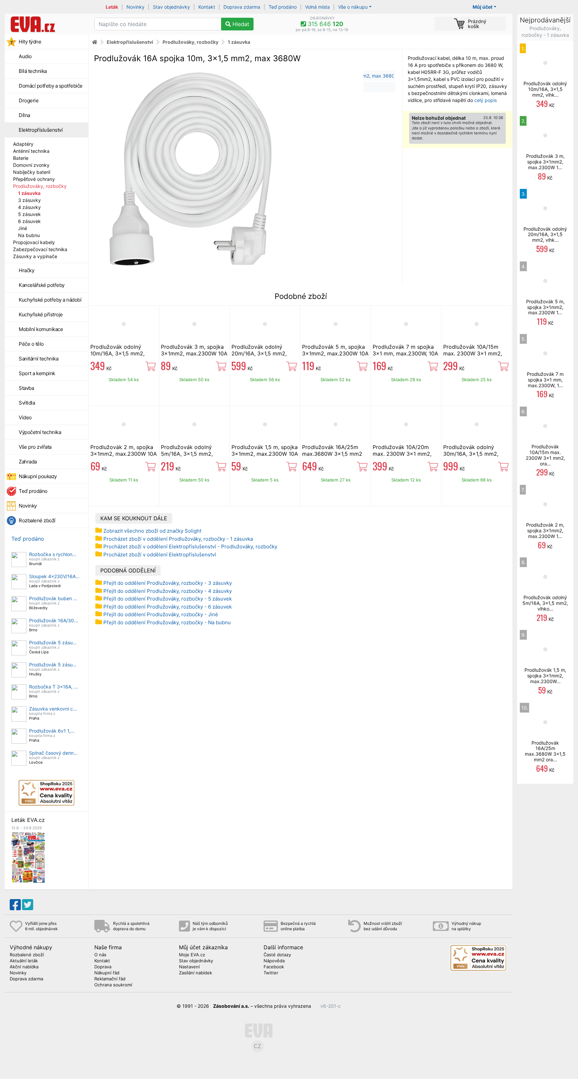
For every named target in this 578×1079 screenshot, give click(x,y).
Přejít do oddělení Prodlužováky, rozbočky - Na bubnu (167, 622)
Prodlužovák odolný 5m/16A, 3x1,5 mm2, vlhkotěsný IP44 (187, 454)
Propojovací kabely (34, 242)
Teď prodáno (283, 7)
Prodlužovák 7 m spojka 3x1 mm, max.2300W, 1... (545, 379)
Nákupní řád (106, 973)
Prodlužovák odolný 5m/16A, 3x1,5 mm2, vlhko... (545, 603)
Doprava (102, 967)
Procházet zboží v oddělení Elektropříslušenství (159, 554)
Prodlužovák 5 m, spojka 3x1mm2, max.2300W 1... (545, 307)
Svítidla (27, 403)
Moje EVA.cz (192, 955)
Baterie (20, 158)
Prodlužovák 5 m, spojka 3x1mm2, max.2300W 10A (335, 350)
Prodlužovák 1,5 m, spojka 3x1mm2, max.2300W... (545, 675)
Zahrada (28, 461)
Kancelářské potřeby (42, 285)
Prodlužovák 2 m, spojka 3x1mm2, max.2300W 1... (545, 530)
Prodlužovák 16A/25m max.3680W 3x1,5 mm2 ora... (545, 751)
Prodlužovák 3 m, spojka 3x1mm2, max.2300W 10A (194, 350)
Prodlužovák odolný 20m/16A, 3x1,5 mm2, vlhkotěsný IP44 (259, 353)
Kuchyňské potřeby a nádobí (50, 300)
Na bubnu (29, 235)
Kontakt (206, 7)
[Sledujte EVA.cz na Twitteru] (27, 904)
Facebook (274, 967)
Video (25, 417)
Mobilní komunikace (41, 329)
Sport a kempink (37, 373)
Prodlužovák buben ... (53, 598)
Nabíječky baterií (31, 172)
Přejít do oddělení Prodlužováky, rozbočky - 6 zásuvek (167, 607)
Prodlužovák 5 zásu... (53, 642)
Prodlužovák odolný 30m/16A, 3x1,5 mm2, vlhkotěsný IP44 (470, 454)
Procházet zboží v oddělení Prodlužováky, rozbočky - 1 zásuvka (178, 539)
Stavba (26, 388)
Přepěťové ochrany (34, 179)
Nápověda (274, 961)
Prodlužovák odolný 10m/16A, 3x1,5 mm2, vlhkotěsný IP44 (117, 353)
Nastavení (189, 967)
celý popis (485, 100)
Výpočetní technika (40, 432)
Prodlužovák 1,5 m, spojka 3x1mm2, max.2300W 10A (264, 450)
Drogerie (28, 100)
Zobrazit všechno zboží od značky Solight (152, 531)
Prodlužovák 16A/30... (53, 620)
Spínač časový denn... (53, 753)
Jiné (22, 228)
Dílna (24, 115)
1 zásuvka (29, 193)
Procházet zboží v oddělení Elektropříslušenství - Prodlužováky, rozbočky (190, 546)
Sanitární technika (38, 358)
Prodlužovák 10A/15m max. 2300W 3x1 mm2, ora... (545, 455)
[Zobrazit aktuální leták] (28, 857)
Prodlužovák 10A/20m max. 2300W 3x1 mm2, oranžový (402, 454)
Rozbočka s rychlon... (52, 554)
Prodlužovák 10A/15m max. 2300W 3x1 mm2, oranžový (472, 353)
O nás (100, 955)
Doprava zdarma (241, 7)
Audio (25, 56)
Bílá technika (33, 71)
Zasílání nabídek (195, 973)
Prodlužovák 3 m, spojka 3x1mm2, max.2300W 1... (545, 161)
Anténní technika (31, 151)
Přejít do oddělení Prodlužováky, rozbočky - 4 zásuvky (167, 591)
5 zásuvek (29, 214)
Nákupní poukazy (38, 476)
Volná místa (317, 7)
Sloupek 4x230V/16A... (54, 576)
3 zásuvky (29, 200)
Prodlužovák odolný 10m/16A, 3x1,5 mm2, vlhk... (545, 89)
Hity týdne (30, 41)
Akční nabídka (24, 967)
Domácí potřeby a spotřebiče (51, 86)
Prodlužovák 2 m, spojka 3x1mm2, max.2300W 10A (123, 450)
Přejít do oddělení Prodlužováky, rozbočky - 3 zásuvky (167, 583)
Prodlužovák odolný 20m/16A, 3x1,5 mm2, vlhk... (545, 234)
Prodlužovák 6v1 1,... (52, 731)
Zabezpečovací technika (40, 249)
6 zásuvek (29, 221)
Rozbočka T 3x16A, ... (53, 686)
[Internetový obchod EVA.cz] (47, 24)
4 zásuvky (29, 207)
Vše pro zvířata (35, 447)
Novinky (135, 7)
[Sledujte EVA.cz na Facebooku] (15, 904)
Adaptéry (23, 144)
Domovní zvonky (31, 165)
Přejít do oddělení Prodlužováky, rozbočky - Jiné (160, 614)
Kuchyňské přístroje (41, 314)
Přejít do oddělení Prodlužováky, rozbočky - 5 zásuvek (167, 599)
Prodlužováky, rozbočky (40, 186)
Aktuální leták (24, 961)
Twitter (271, 973)
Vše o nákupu (353, 7)
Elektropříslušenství (41, 130)
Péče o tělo (31, 344)
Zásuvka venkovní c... (53, 709)
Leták (112, 7)
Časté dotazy (277, 955)
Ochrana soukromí (113, 985)
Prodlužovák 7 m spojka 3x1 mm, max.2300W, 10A (405, 350)
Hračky (26, 270)
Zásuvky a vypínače (35, 256)
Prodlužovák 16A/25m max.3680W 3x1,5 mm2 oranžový (332, 454)
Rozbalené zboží (37, 520)
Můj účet (482, 7)
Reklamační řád (109, 979)
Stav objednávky (171, 7)
